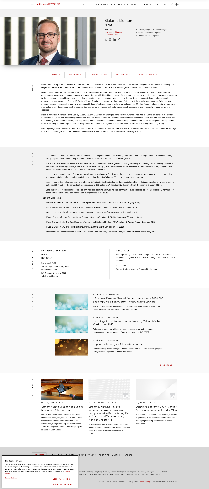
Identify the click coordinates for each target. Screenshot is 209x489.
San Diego (93, 474)
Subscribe (39, 455)
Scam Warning (145, 481)
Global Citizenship (154, 4)
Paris (80, 474)
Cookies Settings (11, 478)
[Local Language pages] (177, 4)
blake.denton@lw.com (113, 32)
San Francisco (103, 474)
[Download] (106, 39)
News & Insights (148, 75)
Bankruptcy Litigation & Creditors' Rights (151, 30)
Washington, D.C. (156, 474)
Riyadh (85, 474)
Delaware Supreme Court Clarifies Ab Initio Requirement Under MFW (156, 408)
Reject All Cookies (62, 484)
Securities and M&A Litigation (147, 36)
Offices (70, 455)
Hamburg (89, 472)
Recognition (123, 75)
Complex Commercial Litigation (148, 33)
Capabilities (101, 4)
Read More (166, 365)
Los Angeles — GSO (153, 472)
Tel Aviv (136, 474)
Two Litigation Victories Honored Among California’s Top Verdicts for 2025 (127, 323)
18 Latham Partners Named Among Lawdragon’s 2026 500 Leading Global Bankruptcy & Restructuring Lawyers (128, 300)
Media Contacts (87, 455)
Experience (75, 75)
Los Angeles (121, 472)
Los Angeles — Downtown (136, 472)
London (113, 472)
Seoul (111, 474)
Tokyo (143, 474)
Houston (106, 472)
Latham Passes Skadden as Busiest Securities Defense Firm (62, 408)
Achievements (119, 4)
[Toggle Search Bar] (172, 4)
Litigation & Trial (134, 257)
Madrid (164, 472)
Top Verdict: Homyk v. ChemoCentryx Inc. (118, 344)
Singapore (129, 474)
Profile (56, 75)
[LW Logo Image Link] (49, 4)
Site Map (122, 481)
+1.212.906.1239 (111, 35)
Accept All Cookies (63, 479)
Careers (127, 455)
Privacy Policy (132, 481)
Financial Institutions (148, 269)
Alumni (116, 455)
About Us (104, 455)
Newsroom (57, 455)
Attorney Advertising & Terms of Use (165, 481)
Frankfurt (81, 472)
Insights (136, 4)
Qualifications (98, 75)
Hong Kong (98, 472)
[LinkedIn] (114, 39)
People (87, 4)
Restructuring (149, 257)
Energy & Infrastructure (126, 269)
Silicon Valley (119, 474)
